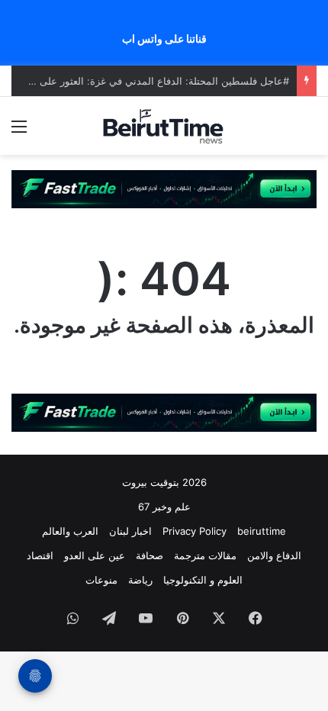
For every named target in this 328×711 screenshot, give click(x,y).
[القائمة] (19, 131)
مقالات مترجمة (205, 555)
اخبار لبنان (130, 531)
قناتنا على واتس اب (164, 38)
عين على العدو (94, 555)
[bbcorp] (164, 188)
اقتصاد (40, 555)
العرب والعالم (70, 531)
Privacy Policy (194, 531)
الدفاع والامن (274, 555)
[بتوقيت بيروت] (164, 126)
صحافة (149, 555)
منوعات (101, 580)
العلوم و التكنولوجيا (203, 580)
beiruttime (261, 531)
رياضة (140, 580)
